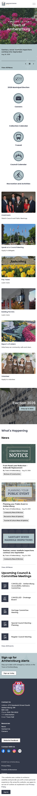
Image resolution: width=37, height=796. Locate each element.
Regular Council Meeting (21, 637)
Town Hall (10, 717)
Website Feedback (11, 740)
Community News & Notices (13, 512)
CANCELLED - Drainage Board (21, 598)
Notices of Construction (12, 474)
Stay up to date (27, 409)
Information (9, 715)
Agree (6, 792)
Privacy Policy (6, 766)
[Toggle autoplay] (30, 64)
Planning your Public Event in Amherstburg (15, 505)
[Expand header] (34, 4)
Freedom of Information (9, 769)
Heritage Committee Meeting (19, 611)
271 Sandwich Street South (19, 705)
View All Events (7, 646)
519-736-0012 (12, 712)
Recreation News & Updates (13, 516)
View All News (7, 67)
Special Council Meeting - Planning (21, 624)
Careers (4, 731)
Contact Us (5, 729)
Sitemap (4, 773)
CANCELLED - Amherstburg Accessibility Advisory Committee (22, 586)
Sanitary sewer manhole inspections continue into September (16, 51)
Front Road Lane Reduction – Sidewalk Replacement (15, 467)
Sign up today (9, 673)
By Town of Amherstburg (11, 470)
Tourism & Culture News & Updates (16, 520)
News (3, 727)
